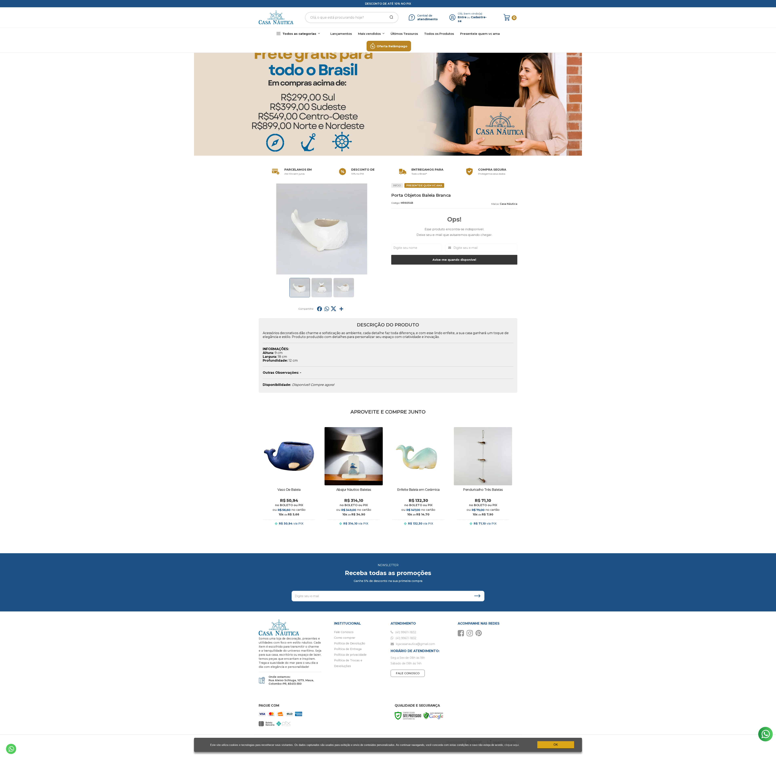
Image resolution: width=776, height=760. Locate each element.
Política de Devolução (349, 643)
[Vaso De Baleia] (289, 479)
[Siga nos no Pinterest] (480, 633)
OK (556, 744)
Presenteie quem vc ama (424, 185)
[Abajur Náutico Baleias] (354, 479)
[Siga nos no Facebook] (462, 633)
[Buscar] (390, 17)
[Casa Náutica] (276, 17)
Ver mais (289, 527)
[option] (291, 171)
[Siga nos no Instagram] (471, 633)
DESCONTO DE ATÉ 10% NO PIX (388, 3)
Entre (462, 17)
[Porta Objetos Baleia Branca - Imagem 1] (299, 287)
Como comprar (344, 638)
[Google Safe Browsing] (433, 715)
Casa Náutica (508, 203)
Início (397, 185)
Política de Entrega (348, 649)
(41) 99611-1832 (405, 632)
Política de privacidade (350, 655)
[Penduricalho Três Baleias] (483, 479)
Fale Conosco (343, 632)
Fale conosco (408, 673)
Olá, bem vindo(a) (470, 13)
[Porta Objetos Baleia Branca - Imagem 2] (321, 287)
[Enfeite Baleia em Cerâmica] (418, 479)
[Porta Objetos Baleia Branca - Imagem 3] (343, 287)
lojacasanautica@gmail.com (415, 644)
